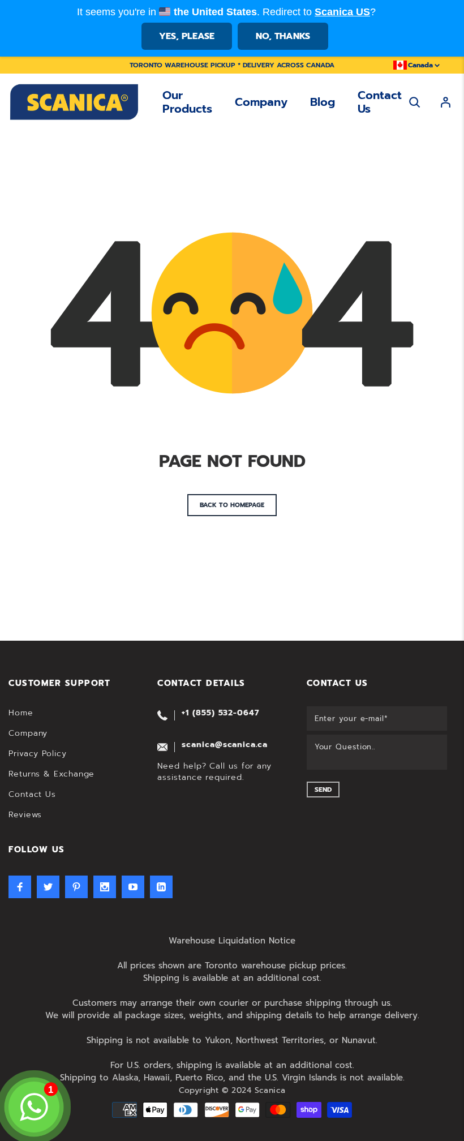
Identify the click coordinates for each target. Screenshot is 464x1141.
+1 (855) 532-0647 (220, 713)
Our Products (187, 102)
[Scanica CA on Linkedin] (161, 887)
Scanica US (342, 12)
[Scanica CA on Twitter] (48, 887)
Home (20, 713)
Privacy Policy (37, 754)
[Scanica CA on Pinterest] (76, 887)
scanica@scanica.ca (224, 744)
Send (323, 789)
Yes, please (186, 36)
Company (261, 101)
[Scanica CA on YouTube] (133, 887)
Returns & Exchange (51, 774)
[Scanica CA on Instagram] (104, 887)
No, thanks (283, 36)
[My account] (446, 102)
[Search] (414, 102)
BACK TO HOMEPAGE (232, 505)
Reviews (25, 815)
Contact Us (380, 102)
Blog (322, 101)
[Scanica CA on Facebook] (19, 887)
